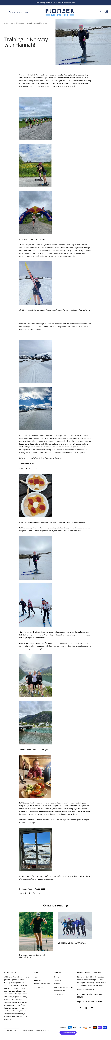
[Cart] (105, 12)
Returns (57, 984)
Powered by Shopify (42, 1030)
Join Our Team (39, 987)
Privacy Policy (59, 991)
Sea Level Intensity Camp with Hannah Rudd (32, 956)
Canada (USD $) (11, 1030)
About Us (37, 980)
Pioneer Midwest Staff (42, 984)
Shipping (57, 980)
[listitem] (25, 893)
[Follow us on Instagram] (86, 1008)
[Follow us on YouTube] (92, 1008)
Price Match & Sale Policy (63, 987)
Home (6, 23)
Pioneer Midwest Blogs (17, 23)
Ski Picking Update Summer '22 (71, 942)
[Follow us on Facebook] (80, 1008)
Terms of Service (60, 994)
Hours (36, 977)
